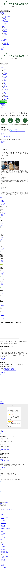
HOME (2, 67)
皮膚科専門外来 (5, 31)
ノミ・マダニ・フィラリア (6, 16)
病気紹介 (2, 248)
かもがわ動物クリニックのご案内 (5, 136)
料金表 (2, 90)
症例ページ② (3, 214)
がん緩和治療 (3, 533)
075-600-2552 (2, 60)
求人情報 (4, 79)
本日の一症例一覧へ (4, 372)
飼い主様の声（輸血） (6, 43)
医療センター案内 (5, 21)
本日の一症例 (4, 93)
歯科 (3, 87)
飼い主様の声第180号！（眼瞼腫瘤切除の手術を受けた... (17, 131)
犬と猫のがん (4, 84)
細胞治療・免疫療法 (4, 201)
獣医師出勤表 (4, 80)
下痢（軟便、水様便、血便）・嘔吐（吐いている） (8, 556)
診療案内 (2, 26)
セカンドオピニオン (5, 34)
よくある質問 (4, 19)
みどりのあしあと (5, 39)
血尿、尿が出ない (3, 557)
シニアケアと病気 (5, 73)
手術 (3, 32)
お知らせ (4, 36)
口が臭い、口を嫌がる (4, 559)
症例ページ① (3, 213)
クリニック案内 (5, 76)
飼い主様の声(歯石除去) (6, 97)
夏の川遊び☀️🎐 (10, 130)
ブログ (4, 37)
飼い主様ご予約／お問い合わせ (2, 502)
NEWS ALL (2, 133)
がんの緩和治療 (5, 29)
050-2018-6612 (2, 12)
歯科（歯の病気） (3, 566)
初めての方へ (3, 13)
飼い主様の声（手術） (4, 549)
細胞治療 (4, 30)
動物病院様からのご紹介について (5, 528)
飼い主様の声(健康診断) (6, 44)
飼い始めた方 (4, 69)
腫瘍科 (2, 200)
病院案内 (2, 20)
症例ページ (2, 223)
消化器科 (2, 564)
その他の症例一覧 (3, 560)
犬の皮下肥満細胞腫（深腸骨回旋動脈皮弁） (10, 369)
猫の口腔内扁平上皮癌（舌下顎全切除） (9, 368)
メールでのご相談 (2, 103)
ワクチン (4, 70)
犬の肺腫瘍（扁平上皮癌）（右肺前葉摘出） (10, 370)
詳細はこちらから (2, 467)
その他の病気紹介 (3, 567)
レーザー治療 (4, 33)
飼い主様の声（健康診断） (4, 552)
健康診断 (4, 18)
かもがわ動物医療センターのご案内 (4, 449)
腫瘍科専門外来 (5, 83)
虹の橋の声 (4, 99)
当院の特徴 (4, 77)
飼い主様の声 (3, 40)
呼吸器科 (2, 565)
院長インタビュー (5, 23)
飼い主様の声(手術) (5, 96)
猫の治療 (2, 204)
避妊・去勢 (4, 17)
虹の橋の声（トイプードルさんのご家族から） (14, 129)
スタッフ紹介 (4, 24)
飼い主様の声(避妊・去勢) (6, 42)
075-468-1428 (2, 459)
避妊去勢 (2, 315)
